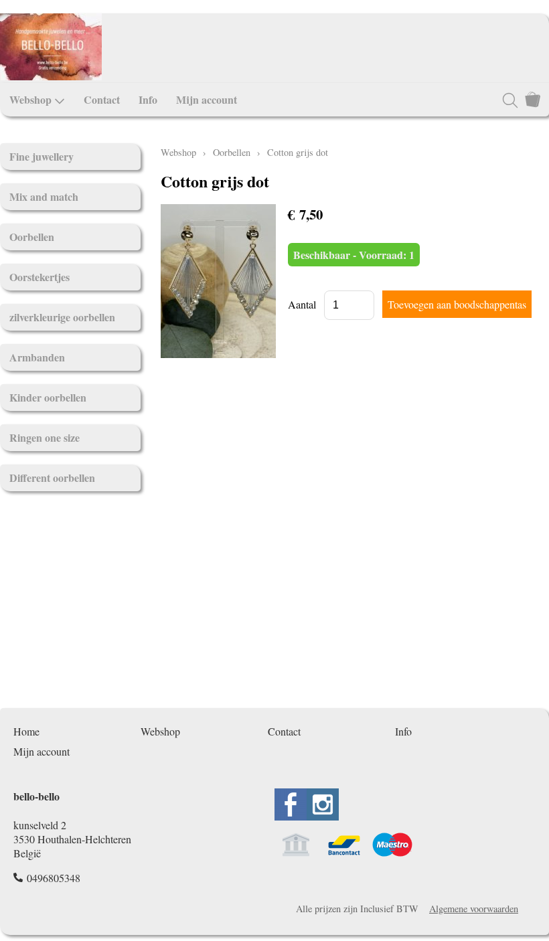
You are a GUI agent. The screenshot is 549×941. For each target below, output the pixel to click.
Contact (102, 99)
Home (26, 731)
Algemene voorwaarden (473, 908)
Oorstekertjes (39, 276)
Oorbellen (31, 236)
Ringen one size (44, 437)
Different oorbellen (52, 477)
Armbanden (37, 357)
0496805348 (53, 878)
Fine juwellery (41, 156)
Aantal (302, 304)
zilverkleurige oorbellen (62, 317)
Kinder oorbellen (47, 397)
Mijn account (206, 99)
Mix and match (43, 196)
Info (148, 99)
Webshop (30, 99)
